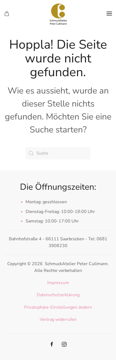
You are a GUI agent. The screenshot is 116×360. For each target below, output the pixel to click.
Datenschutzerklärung (58, 295)
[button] (109, 13)
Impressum (58, 283)
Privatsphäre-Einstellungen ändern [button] (58, 307)
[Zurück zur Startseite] (58, 13)
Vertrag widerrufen (58, 319)
